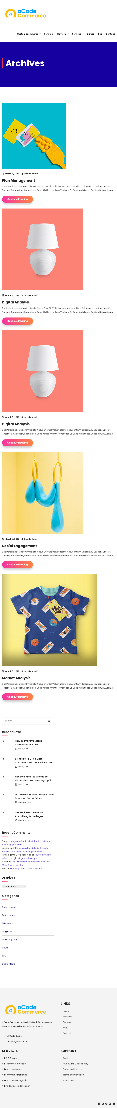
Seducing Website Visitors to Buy (26, 868)
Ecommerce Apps (13, 1069)
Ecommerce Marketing (15, 1074)
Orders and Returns (72, 1069)
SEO (4, 955)
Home (66, 1011)
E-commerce (9, 907)
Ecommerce (8, 915)
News (5, 947)
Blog (100, 34)
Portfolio (49, 34)
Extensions (7, 923)
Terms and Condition (73, 1074)
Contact (110, 34)
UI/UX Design (10, 1058)
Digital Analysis (16, 302)
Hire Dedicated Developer (17, 1086)
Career (90, 34)
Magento (7, 931)
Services (76, 34)
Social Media (8, 963)
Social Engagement (19, 545)
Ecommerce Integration (16, 1080)
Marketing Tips (9, 939)
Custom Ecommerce (27, 34)
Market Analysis (16, 678)
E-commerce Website (15, 1063)
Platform (61, 34)
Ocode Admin (31, 173)
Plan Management (18, 180)
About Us (67, 1016)
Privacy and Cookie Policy (75, 1063)
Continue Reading (17, 199)
